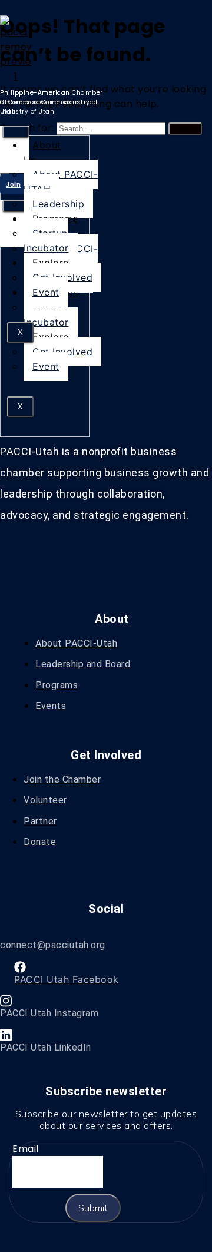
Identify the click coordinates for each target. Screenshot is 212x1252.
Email (25, 1148)
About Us (42, 152)
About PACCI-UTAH (61, 181)
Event (45, 366)
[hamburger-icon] (15, 132)
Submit (93, 1208)
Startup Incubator (46, 315)
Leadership (58, 204)
